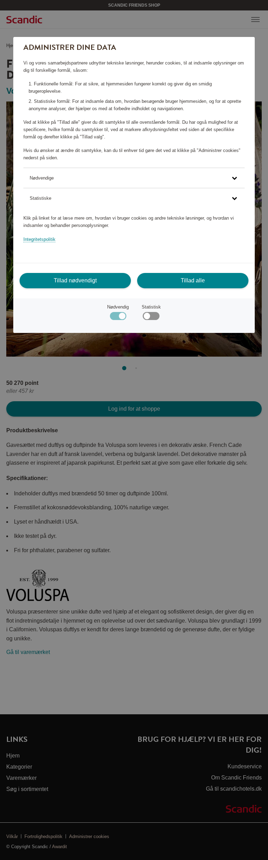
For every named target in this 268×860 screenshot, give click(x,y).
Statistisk (151, 307)
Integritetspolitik (39, 239)
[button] (134, 178)
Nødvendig (118, 307)
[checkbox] (151, 317)
